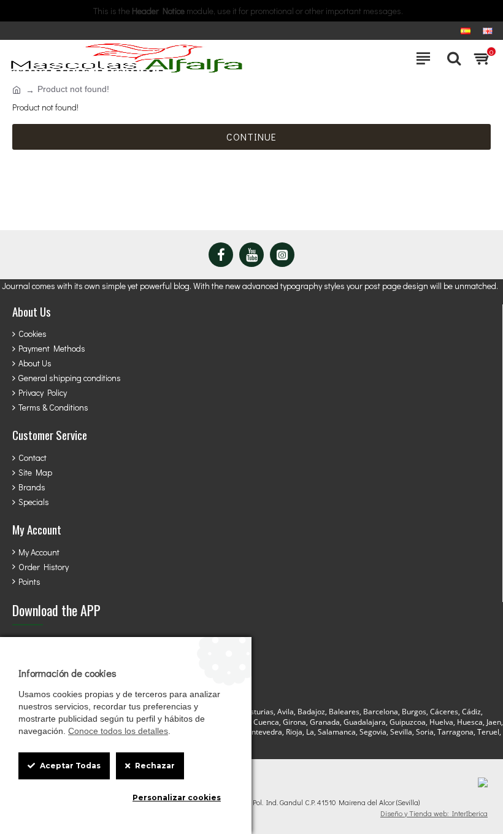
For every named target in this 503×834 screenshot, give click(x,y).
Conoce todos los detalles (118, 731)
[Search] (451, 58)
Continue (251, 136)
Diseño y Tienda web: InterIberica (434, 813)
